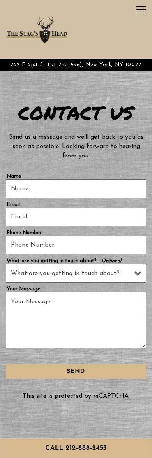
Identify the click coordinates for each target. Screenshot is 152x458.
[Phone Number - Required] (76, 245)
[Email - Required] (76, 217)
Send (76, 371)
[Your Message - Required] (76, 320)
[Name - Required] (76, 188)
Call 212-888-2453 (76, 448)
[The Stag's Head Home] (37, 29)
